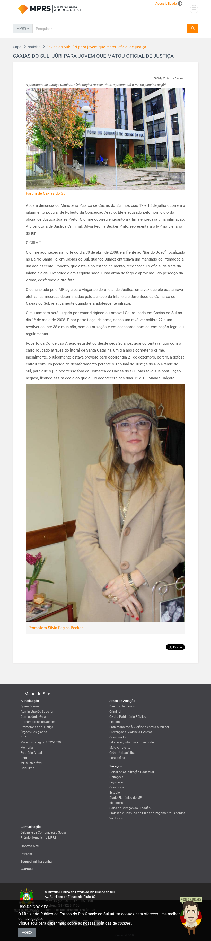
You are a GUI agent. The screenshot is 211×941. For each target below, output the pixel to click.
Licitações (116, 777)
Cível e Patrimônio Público (127, 717)
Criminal (115, 711)
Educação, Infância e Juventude (131, 742)
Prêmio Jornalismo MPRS (38, 837)
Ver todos (116, 818)
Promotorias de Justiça (37, 727)
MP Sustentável (31, 763)
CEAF (24, 737)
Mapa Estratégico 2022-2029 (41, 742)
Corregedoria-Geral (34, 717)
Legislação (116, 782)
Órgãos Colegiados (34, 732)
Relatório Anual (31, 753)
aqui (34, 923)
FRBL (24, 758)
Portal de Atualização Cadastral (131, 772)
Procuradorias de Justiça (38, 722)
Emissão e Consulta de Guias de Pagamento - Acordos (147, 813)
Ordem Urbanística (122, 753)
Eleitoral (115, 722)
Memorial (27, 747)
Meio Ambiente (119, 747)
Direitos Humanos (122, 706)
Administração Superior (37, 711)
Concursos (116, 787)
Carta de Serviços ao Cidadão (130, 808)
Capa (17, 47)
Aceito (27, 932)
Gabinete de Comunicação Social (44, 832)
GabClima (27, 768)
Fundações (117, 758)
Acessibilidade (166, 3)
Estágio (114, 792)
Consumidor (118, 737)
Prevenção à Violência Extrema (131, 732)
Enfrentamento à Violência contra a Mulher (139, 727)
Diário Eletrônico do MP (125, 798)
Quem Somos (30, 706)
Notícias (33, 47)
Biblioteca (116, 803)
